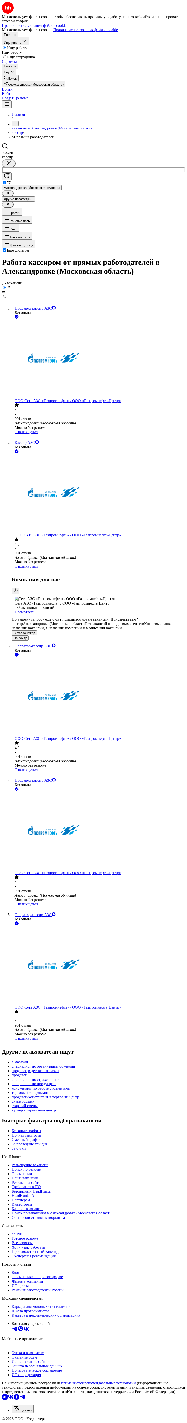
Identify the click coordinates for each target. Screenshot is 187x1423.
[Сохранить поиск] (7, 176)
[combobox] (24, 152)
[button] (7, 89)
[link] (10, 78)
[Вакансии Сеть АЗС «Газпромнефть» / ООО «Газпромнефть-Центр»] (98, 359)
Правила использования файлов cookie (85, 30)
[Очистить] (9, 163)
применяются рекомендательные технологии (98, 1383)
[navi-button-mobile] (7, 104)
